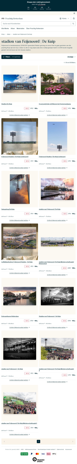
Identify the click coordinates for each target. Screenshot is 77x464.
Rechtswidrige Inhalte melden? (46, 449)
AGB (22, 449)
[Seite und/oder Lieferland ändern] (74, 13)
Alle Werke (5, 28)
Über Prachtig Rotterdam (35, 28)
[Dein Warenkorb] (74, 18)
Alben (13, 28)
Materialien (20, 28)
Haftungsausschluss (30, 449)
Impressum (68, 449)
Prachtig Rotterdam (14, 18)
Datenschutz (60, 449)
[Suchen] (73, 23)
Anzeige (70, 57)
